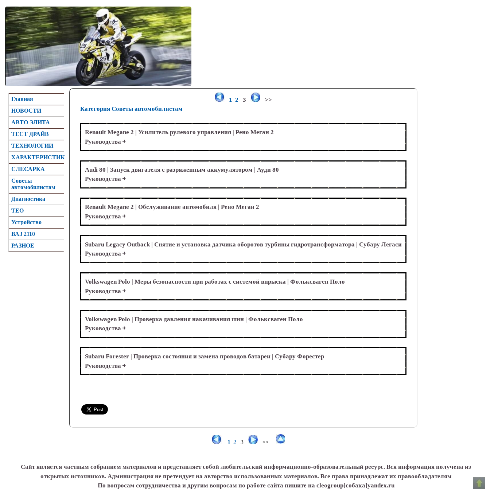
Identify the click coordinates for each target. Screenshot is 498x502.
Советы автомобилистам (33, 184)
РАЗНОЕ (22, 245)
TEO (17, 210)
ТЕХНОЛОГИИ (32, 146)
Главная (22, 99)
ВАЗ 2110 (23, 234)
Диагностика (28, 199)
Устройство (26, 222)
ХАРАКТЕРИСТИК (37, 157)
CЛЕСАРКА (28, 169)
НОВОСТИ (26, 111)
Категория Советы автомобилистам (131, 108)
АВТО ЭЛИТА (30, 122)
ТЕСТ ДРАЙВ (30, 134)
